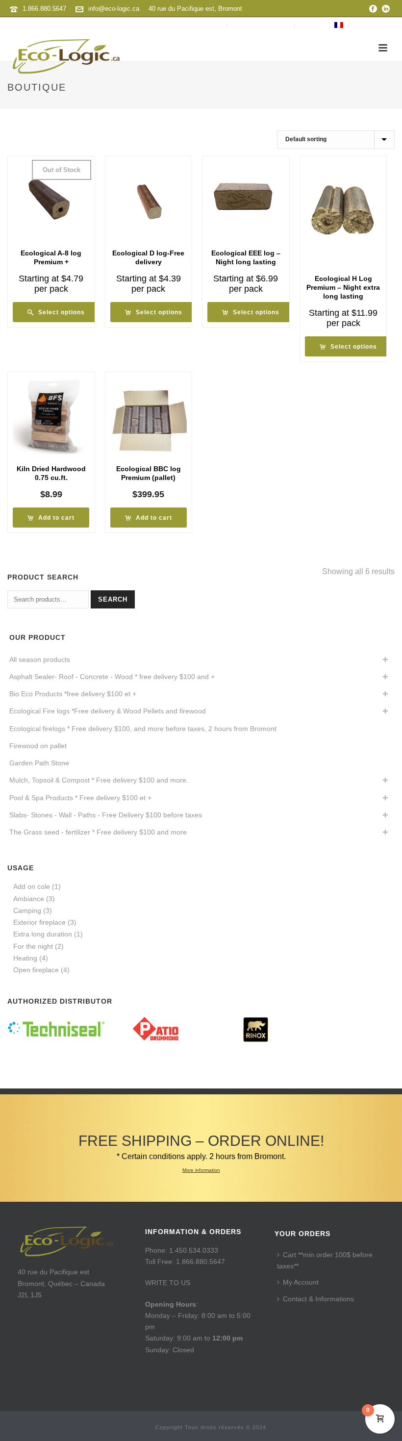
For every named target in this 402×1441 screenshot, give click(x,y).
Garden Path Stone (39, 763)
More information (201, 1170)
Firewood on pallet (38, 746)
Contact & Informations (318, 1299)
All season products (39, 659)
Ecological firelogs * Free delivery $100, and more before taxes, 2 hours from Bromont (142, 729)
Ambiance (28, 899)
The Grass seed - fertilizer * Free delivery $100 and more (98, 832)
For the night (33, 946)
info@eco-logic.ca (113, 8)
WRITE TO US (167, 1283)
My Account (301, 1282)
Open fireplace (36, 970)
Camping (27, 910)
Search (112, 599)
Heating (25, 958)
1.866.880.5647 (44, 8)
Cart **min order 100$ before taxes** (325, 1260)
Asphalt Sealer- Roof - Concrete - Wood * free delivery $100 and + (112, 677)
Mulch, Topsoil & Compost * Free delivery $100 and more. (98, 780)
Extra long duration (42, 934)
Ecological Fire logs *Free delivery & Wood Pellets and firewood (107, 711)
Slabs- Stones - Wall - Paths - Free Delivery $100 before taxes (105, 815)
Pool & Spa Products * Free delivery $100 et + (80, 798)
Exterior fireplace (39, 922)
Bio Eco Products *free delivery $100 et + (72, 694)
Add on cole (31, 886)
